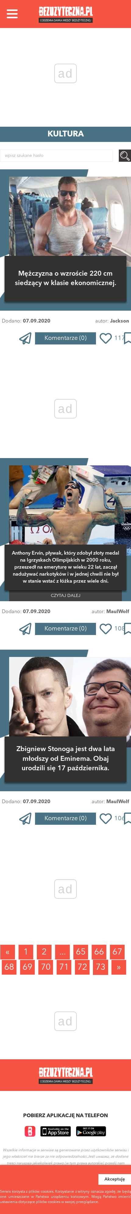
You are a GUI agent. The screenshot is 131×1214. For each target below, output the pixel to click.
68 (9, 967)
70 (46, 967)
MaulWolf (117, 611)
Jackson (119, 321)
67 (117, 952)
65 (81, 952)
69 (27, 967)
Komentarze (65, 338)
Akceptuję (114, 1179)
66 (99, 952)
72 (82, 967)
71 (64, 967)
